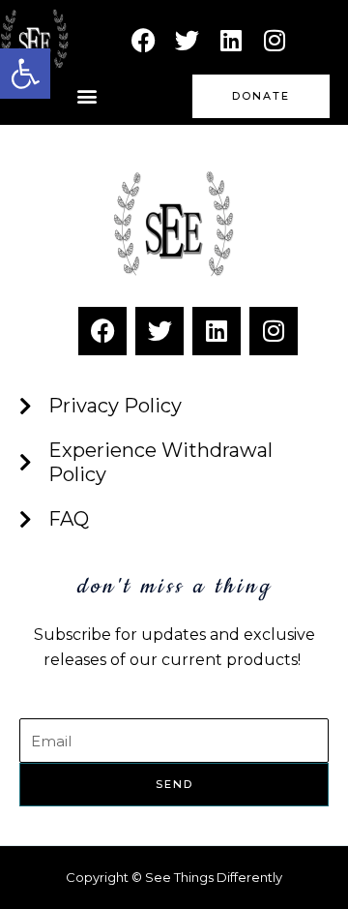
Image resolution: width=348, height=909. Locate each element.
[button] (87, 96)
